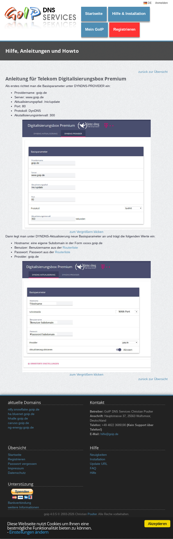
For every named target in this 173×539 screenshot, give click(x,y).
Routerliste (70, 247)
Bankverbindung (19, 503)
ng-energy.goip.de (21, 427)
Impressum (16, 468)
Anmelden (161, 3)
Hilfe (93, 473)
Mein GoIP (94, 29)
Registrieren (124, 29)
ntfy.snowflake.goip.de (23, 409)
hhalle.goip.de (18, 418)
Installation (97, 459)
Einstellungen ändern (28, 532)
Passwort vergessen (22, 464)
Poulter (92, 514)
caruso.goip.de (18, 423)
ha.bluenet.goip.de (21, 414)
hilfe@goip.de (109, 434)
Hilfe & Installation (129, 13)
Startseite (93, 13)
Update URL (98, 464)
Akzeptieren (157, 523)
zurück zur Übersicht (153, 71)
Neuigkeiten (98, 454)
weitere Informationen (23, 507)
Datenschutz (17, 473)
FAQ (93, 468)
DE (149, 3)
